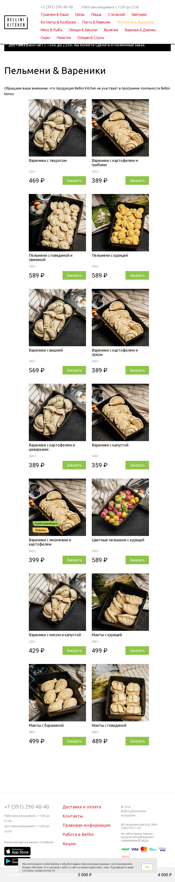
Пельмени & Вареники (135, 22)
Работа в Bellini (78, 834)
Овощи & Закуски (83, 30)
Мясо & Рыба (51, 30)
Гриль (79, 14)
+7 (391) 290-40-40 (26, 807)
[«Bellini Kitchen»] (16, 22)
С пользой (116, 14)
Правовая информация (87, 825)
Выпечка (111, 30)
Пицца (96, 14)
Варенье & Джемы (140, 30)
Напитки (64, 37)
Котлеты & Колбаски (58, 22)
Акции (69, 843)
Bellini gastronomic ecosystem (133, 813)
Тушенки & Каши (55, 14)
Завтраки (139, 14)
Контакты (73, 815)
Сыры (45, 37)
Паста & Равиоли (96, 22)
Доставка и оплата (82, 806)
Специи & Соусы (90, 37)
